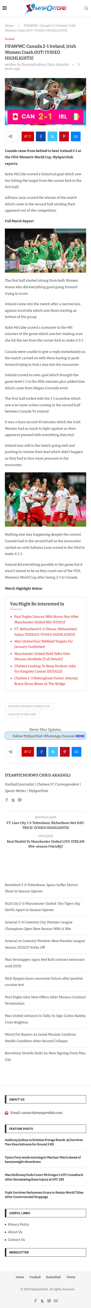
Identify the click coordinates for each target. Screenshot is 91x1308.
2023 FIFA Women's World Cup (29, 706)
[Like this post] (29, 136)
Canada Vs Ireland (22, 714)
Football (35, 1277)
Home (9, 25)
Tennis (70, 1277)
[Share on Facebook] (41, 136)
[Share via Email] (76, 136)
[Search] (86, 9)
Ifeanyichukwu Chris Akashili (38, 775)
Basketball (53, 1277)
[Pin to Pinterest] (64, 136)
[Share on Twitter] (52, 136)
